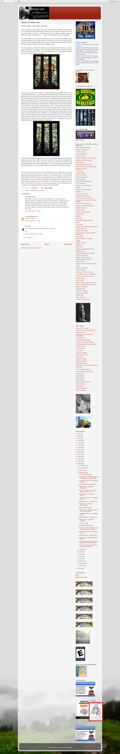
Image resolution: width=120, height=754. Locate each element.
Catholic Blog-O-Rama (82, 293)
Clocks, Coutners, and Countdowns (85, 282)
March (81, 561)
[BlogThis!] (46, 188)
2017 (79, 443)
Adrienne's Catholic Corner (83, 382)
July (80, 551)
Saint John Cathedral (81, 291)
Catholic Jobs (79, 295)
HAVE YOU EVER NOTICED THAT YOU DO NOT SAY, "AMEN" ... (88, 528)
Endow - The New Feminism (84, 185)
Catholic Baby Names (82, 230)
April (80, 558)
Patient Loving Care (81, 361)
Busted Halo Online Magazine (84, 181)
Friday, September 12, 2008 (32, 211)
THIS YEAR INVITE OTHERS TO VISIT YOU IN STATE (88, 545)
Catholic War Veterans (82, 255)
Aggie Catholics (80, 380)
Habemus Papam (82, 577)
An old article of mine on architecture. (86, 274)
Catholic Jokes (80, 214)
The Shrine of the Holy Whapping (85, 342)
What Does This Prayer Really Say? (86, 330)
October (81, 470)
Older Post (68, 244)
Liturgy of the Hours (81, 228)
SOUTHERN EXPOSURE (86, 525)
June (80, 554)
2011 (79, 456)
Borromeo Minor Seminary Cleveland (86, 166)
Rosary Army (79, 224)
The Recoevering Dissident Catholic (86, 344)
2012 (79, 454)
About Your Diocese (81, 175)
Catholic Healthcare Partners (84, 259)
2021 (79, 433)
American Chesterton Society (84, 160)
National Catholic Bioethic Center (85, 249)
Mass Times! (79, 247)
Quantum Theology (81, 359)
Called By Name (80, 375)
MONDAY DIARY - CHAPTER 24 (88, 501)
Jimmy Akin (79, 367)
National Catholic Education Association (87, 226)
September (82, 472)
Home (47, 244)
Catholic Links (80, 244)
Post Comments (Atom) (35, 248)
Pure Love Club (80, 261)
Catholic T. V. (79, 191)
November (82, 468)
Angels (27, 190)
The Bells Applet (80, 173)
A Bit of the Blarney (81, 390)
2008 (79, 463)
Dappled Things (80, 278)
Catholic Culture (80, 251)
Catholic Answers (80, 288)
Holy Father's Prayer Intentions (84, 198)
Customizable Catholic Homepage (85, 253)
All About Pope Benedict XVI (83, 203)
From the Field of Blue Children (84, 371)
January (81, 565)
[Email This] (45, 188)
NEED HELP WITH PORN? (83, 147)
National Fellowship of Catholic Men (86, 158)
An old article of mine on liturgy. (84, 272)
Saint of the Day (80, 179)
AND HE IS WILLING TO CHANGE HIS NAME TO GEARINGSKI (88, 542)
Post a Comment (28, 237)
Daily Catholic (79, 162)
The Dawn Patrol (80, 346)
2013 (79, 452)
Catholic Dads (80, 373)
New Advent (79, 218)
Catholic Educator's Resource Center (86, 263)
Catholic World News (81, 286)
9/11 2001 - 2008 (83, 523)
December (82, 465)
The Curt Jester (80, 348)
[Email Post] (41, 188)
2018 (79, 440)
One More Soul (80, 210)
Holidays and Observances (83, 257)
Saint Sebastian (34, 190)
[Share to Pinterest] (51, 188)
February (82, 563)
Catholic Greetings (81, 207)
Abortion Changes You (82, 177)
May (80, 556)
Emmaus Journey (81, 156)
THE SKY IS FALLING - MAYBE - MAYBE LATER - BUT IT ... (88, 491)
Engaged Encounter (81, 168)
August (81, 549)
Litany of (39, 33)
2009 (79, 461)
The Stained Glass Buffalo (83, 340)
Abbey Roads (79, 386)
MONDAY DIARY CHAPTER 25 (87, 484)
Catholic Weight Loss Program (84, 238)
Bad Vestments (80, 377)
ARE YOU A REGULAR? (85, 507)
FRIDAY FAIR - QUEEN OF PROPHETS (86, 487)
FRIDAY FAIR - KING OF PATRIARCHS (86, 504)
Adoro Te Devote (80, 384)
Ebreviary (78, 216)
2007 (79, 568)
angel (28, 48)
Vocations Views (80, 332)
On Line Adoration (81, 183)
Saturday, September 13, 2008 (33, 234)
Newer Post (25, 244)
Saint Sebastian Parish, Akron (84, 164)
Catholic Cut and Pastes (82, 149)
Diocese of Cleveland (82, 267)
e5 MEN (78, 240)
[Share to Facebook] (50, 188)
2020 (79, 436)
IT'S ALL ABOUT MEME (85, 474)
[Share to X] (48, 188)
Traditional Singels (81, 270)
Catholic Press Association (83, 212)
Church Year (79, 170)
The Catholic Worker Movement (84, 220)
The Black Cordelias (81, 352)
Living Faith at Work (81, 154)
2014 (79, 450)
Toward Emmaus (80, 338)
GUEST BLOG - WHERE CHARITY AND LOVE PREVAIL (88, 510)
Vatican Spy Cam (80, 297)
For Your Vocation (81, 152)
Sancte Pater (79, 356)
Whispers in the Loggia (82, 328)
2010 (79, 459)
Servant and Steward (81, 354)
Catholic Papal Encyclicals (83, 299)
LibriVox (78, 187)
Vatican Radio (79, 236)
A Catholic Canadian (81, 388)
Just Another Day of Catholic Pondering (87, 365)
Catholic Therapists (81, 242)
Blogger (70, 747)
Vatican (78, 265)
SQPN (77, 222)
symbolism (42, 190)
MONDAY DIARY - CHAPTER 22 (88, 535)
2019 (79, 438)
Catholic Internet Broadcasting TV (85, 205)
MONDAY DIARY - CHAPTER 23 (88, 517)
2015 (79, 447)
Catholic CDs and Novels (83, 196)
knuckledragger (29, 216)
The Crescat (79, 350)
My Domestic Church (81, 363)
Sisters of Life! (80, 280)
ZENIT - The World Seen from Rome (86, 284)
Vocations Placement (81, 193)
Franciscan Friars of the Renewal (85, 276)
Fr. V (26, 226)
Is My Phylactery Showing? (83, 369)
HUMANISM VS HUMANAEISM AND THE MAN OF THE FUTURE (89, 477)
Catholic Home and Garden (83, 189)
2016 (79, 445)
